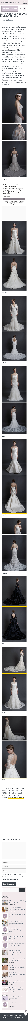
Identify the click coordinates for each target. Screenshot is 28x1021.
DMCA (23, 1017)
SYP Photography (18, 788)
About (6, 2)
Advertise (11, 2)
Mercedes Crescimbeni (16, 797)
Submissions (18, 2)
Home (2, 2)
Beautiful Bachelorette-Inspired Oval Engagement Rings (17, 929)
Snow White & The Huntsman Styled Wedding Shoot (17, 974)
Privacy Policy (17, 1017)
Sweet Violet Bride (9, 8)
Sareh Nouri (19, 29)
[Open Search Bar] (21, 9)
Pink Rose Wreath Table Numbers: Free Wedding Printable (16, 989)
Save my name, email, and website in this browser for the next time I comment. (13, 877)
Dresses (10, 20)
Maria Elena (11, 795)
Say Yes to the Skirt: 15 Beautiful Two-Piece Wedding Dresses (15, 952)
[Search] (22, 890)
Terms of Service (7, 1017)
